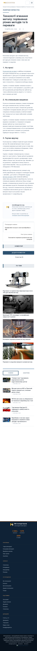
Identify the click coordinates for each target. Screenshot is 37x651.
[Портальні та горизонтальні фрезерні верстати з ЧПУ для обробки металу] (18, 280)
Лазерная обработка (11, 10)
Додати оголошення (8, 588)
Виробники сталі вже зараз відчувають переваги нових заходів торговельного (21, 419)
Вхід (27, 3)
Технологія (5, 622)
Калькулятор (6, 569)
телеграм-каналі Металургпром (20, 215)
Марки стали (6, 625)
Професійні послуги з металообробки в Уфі (17, 228)
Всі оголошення (7, 581)
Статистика (6, 565)
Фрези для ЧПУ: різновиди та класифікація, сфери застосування (16, 316)
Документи (6, 620)
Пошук (4, 590)
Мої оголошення (7, 585)
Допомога (5, 604)
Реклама (5, 572)
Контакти (5, 606)
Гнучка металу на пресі (10, 71)
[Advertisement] (18, 449)
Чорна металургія (7, 546)
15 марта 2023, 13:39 (11, 29)
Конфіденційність (7, 627)
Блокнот (5, 583)
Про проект (6, 599)
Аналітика (5, 556)
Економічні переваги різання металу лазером (20, 238)
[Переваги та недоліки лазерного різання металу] (18, 351)
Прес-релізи (6, 553)
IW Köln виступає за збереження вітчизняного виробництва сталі (22, 399)
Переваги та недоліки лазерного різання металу (17, 362)
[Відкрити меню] (32, 3)
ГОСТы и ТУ (6, 618)
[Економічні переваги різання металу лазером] (18, 328)
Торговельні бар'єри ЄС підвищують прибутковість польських (20, 409)
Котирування (6, 567)
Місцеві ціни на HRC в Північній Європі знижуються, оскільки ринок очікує (22, 390)
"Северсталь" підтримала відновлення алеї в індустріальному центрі (20, 380)
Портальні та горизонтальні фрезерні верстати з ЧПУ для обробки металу (18, 291)
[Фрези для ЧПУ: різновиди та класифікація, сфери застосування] (18, 304)
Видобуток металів (7, 551)
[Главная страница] (9, 2)
